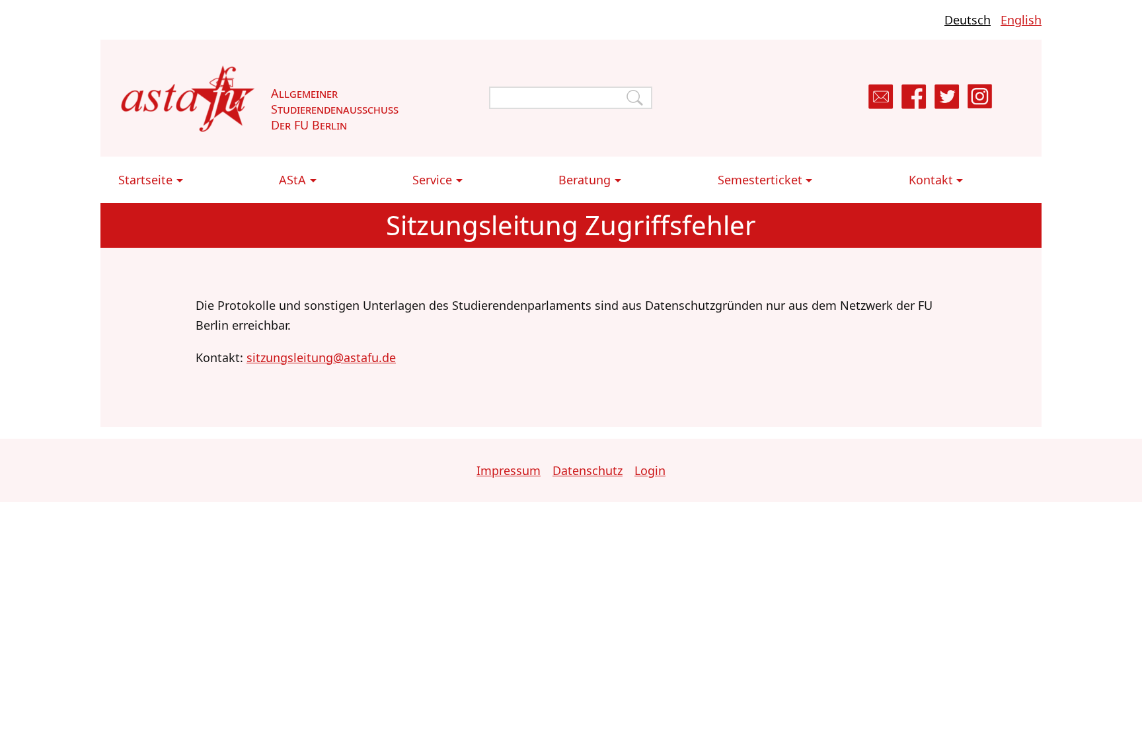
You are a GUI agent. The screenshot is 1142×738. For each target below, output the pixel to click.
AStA (292, 180)
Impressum (508, 470)
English (1021, 20)
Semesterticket (760, 180)
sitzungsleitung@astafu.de (321, 357)
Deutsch (967, 20)
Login (650, 470)
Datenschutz (587, 470)
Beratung (584, 180)
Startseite (145, 180)
